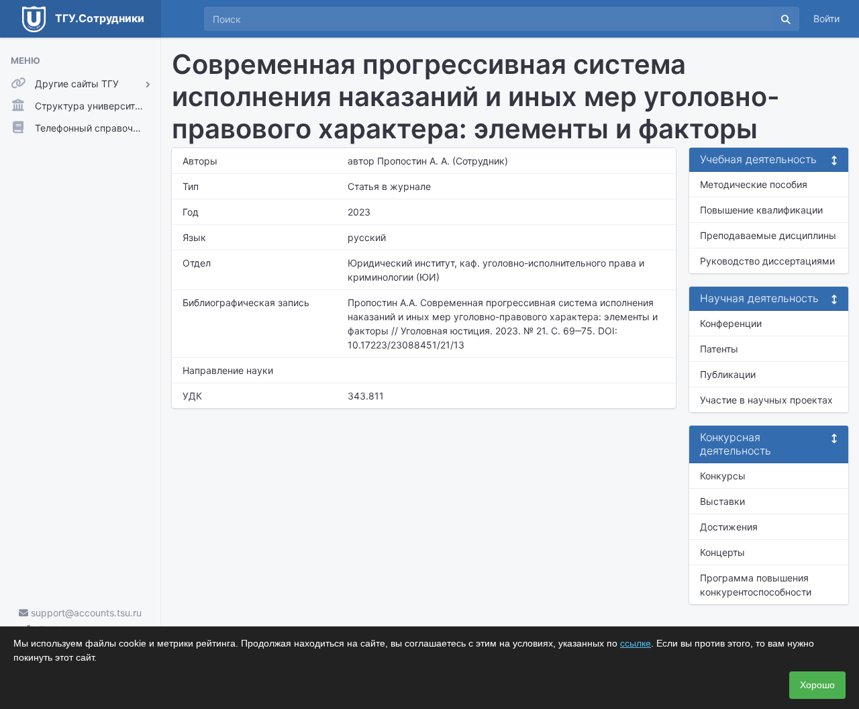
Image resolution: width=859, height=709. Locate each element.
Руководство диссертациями (767, 261)
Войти (826, 18)
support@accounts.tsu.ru (85, 612)
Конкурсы (723, 475)
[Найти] (786, 18)
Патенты (719, 348)
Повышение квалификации (761, 210)
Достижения (729, 526)
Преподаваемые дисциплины (768, 235)
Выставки (722, 501)
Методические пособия (753, 184)
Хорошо (817, 684)
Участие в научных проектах (766, 400)
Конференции (731, 323)
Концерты (722, 552)
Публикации (728, 374)
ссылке (635, 643)
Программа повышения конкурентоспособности (755, 585)
